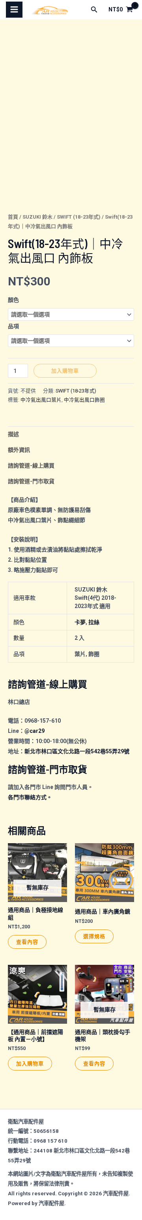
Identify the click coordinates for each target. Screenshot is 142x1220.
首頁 (13, 217)
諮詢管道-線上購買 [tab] (31, 465)
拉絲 (93, 622)
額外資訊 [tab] (19, 450)
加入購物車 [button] (30, 1063)
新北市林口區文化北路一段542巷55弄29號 (76, 751)
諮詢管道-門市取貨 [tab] (31, 481)
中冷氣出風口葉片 (41, 400)
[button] (94, 10)
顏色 (13, 300)
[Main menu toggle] (14, 10)
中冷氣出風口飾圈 (84, 400)
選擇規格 (94, 936)
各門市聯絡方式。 (30, 797)
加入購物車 (65, 370)
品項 (13, 326)
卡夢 (80, 622)
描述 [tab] (13, 434)
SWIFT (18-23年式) (79, 217)
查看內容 (27, 942)
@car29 (34, 731)
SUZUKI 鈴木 (37, 217)
